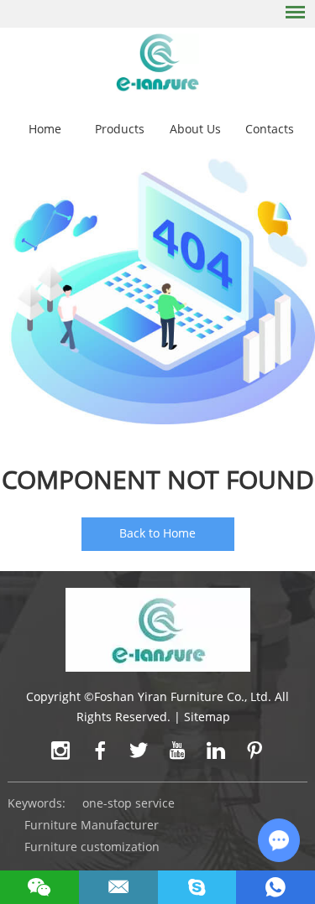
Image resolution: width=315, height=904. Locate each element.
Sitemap (207, 717)
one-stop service (128, 803)
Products (119, 129)
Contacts (269, 129)
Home (45, 129)
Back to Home (157, 533)
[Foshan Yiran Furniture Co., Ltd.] (157, 62)
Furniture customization (92, 847)
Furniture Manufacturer (91, 825)
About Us (195, 129)
